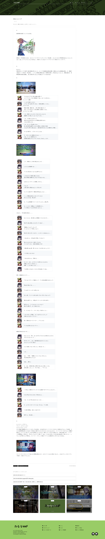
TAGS (77, 2)
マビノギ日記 (79, 527)
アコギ (61, 527)
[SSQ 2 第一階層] (96, 533)
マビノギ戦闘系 (63, 529)
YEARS (84, 2)
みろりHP (45, 525)
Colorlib (24, 534)
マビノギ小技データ (47, 529)
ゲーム (15, 21)
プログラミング (46, 527)
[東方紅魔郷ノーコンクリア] (93, 533)
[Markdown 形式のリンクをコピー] (19, 24)
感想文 (78, 525)
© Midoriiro (73, 465)
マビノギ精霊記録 (80, 529)
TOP (72, 2)
